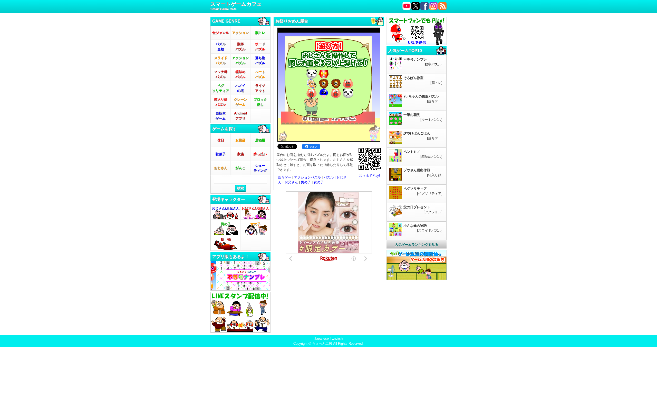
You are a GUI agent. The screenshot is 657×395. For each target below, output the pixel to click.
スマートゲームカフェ (236, 6)
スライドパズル (220, 60)
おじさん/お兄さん (225, 208)
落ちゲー (284, 177)
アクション (240, 33)
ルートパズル (260, 74)
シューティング (260, 168)
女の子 (255, 224)
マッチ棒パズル (220, 74)
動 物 (226, 239)
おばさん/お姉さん (255, 208)
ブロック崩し (260, 101)
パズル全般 (221, 46)
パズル (329, 177)
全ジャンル (220, 33)
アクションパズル (240, 60)
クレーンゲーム (240, 101)
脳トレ (260, 33)
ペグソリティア (220, 88)
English (337, 338)
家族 (240, 154)
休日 (220, 140)
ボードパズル (260, 46)
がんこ (240, 168)
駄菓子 (221, 154)
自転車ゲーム (221, 115)
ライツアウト (260, 88)
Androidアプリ (240, 115)
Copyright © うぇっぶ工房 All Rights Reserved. (328, 343)
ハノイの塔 (240, 88)
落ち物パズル (260, 60)
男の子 (226, 224)
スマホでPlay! (369, 175)
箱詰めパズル (240, 74)
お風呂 (240, 140)
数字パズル (240, 46)
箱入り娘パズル (220, 101)
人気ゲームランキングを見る (416, 244)
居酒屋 (260, 140)
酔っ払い (260, 154)
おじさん (220, 168)
